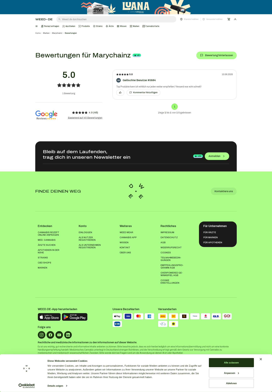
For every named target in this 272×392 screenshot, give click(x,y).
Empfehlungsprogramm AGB (172, 266)
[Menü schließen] (36, 26)
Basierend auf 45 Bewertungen (85, 117)
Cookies (166, 252)
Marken (46, 33)
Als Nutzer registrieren (87, 238)
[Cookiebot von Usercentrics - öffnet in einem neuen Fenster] (26, 385)
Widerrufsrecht (171, 247)
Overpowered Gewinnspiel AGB (172, 274)
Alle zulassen (231, 362)
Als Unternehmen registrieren (90, 246)
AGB (163, 242)
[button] (201, 19)
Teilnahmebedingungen (171, 258)
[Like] (120, 92)
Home (38, 33)
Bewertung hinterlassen (219, 55)
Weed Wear (126, 232)
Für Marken (210, 237)
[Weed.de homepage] (44, 19)
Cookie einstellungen (170, 281)
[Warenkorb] (228, 19)
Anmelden (214, 156)
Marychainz (57, 33)
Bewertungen (71, 33)
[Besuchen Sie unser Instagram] (41, 335)
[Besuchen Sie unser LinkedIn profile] (68, 335)
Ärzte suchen (46, 245)
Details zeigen (55, 385)
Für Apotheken (212, 242)
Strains (43, 257)
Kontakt (125, 247)
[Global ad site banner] (136, 7)
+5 (138, 55)
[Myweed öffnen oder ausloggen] (235, 19)
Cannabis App (128, 237)
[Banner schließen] (261, 359)
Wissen (124, 242)
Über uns (125, 252)
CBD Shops (44, 263)
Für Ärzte (209, 232)
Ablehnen (231, 383)
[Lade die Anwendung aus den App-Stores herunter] (49, 317)
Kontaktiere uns (224, 191)
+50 (199, 156)
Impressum (167, 232)
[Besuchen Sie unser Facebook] (50, 335)
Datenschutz (169, 237)
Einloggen (85, 232)
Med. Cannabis (47, 240)
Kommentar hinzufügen (145, 92)
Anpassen (229, 372)
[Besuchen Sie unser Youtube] (59, 335)
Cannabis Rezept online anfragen (48, 233)
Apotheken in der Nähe (48, 251)
